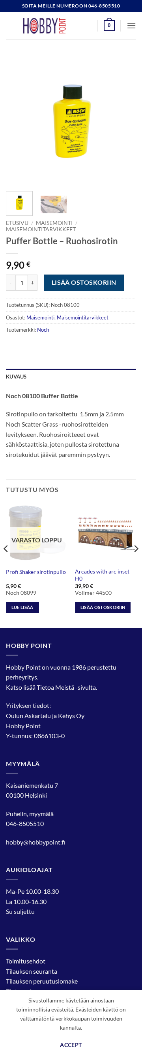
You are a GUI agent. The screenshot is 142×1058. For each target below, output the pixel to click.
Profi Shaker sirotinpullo (36, 572)
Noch (43, 330)
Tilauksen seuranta (31, 971)
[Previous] (18, 120)
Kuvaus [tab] (16, 376)
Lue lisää (22, 607)
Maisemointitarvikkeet (41, 229)
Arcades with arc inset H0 (102, 575)
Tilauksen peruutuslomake (42, 981)
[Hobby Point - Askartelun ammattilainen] (52, 25)
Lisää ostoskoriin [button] (102, 607)
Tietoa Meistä (55, 687)
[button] (109, 26)
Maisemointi (54, 223)
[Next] (123, 120)
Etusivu (17, 223)
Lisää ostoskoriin (84, 282)
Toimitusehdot (25, 961)
